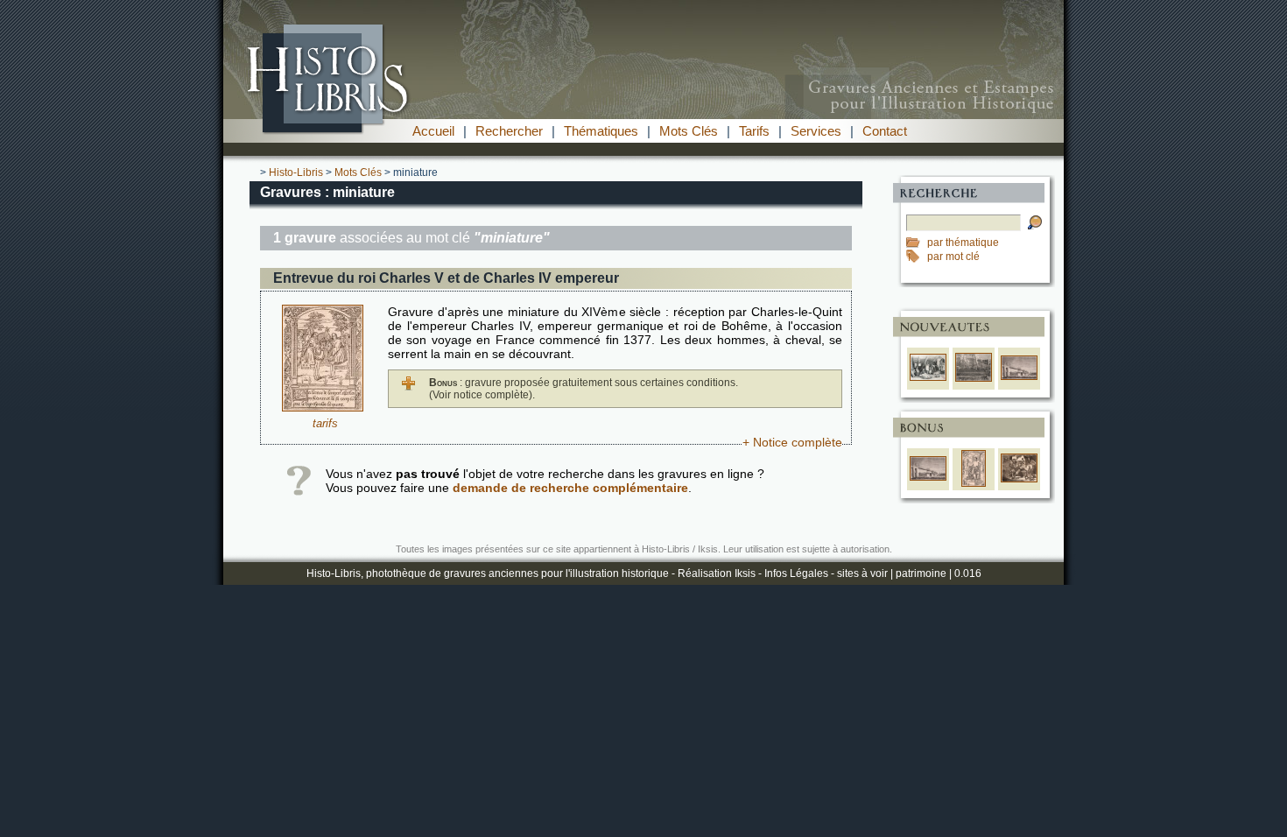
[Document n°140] (322, 407)
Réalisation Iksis (717, 573)
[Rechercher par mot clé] (916, 256)
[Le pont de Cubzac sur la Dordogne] (1019, 376)
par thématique (963, 242)
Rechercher (509, 130)
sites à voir (862, 573)
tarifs (325, 423)
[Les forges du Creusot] (973, 378)
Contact (884, 130)
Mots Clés (688, 130)
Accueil (433, 130)
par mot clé (953, 256)
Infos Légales (796, 573)
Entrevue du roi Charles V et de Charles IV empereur (446, 278)
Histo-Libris (296, 172)
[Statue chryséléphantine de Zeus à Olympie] (974, 483)
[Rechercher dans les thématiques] (916, 242)
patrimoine (921, 573)
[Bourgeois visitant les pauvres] (928, 377)
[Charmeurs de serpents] (1019, 479)
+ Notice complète (792, 442)
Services (816, 130)
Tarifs (754, 130)
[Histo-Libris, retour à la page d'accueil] (643, 115)
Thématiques (601, 130)
